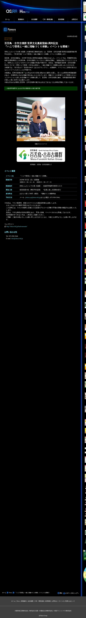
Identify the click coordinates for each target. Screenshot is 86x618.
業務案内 (21, 19)
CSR (47, 19)
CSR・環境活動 (39, 601)
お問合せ (75, 19)
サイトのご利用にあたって (67, 601)
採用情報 (61, 19)
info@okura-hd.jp (17, 238)
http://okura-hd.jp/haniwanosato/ (16, 226)
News (10, 592)
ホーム (7, 19)
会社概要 (34, 19)
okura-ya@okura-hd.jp (33, 197)
